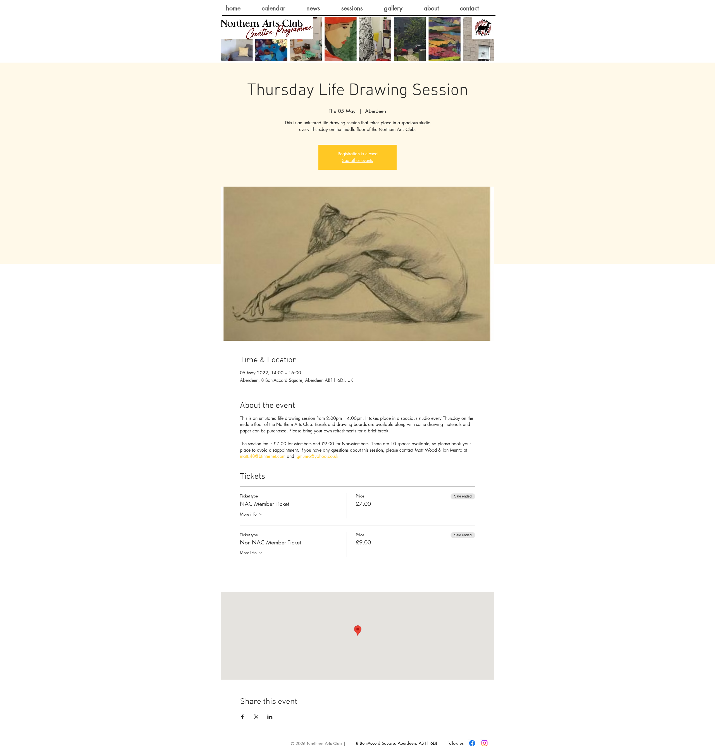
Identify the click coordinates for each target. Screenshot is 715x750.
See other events (357, 160)
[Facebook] (472, 743)
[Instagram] (484, 743)
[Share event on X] (256, 717)
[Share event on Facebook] (242, 717)
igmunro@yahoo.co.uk (317, 456)
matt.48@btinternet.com (262, 456)
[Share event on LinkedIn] (270, 717)
